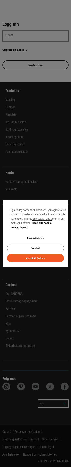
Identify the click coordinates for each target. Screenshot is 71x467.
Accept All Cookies (35, 258)
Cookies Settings (35, 237)
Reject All (35, 247)
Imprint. (24, 227)
